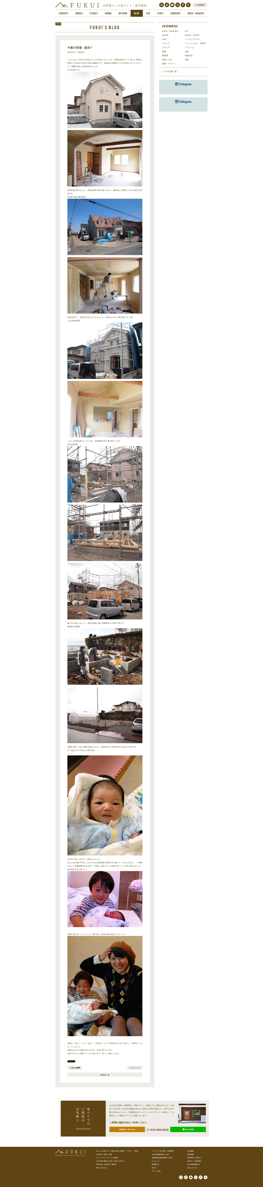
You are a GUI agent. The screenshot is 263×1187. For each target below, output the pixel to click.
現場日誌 (189, 55)
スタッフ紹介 (156, 1171)
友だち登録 (190, 1129)
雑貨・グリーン (169, 64)
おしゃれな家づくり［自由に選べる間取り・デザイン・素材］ (117, 1151)
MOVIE (165, 35)
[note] (188, 5)
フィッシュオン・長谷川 (195, 43)
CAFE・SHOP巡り (170, 31)
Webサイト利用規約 (194, 1161)
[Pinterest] (183, 5)
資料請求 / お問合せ (194, 1158)
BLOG (154, 1168)
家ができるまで (101, 1168)
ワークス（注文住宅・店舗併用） (163, 1151)
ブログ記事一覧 (170, 71)
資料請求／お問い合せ (127, 1129)
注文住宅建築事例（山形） (161, 1154)
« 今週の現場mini (74, 1068)
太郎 (187, 51)
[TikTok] (167, 5)
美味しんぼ (167, 60)
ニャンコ (166, 43)
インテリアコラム (192, 39)
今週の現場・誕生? (79, 47)
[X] (177, 5)
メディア (166, 47)
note (164, 39)
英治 (187, 60)
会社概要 (190, 1151)
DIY (186, 31)
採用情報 (190, 1154)
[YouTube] (172, 5)
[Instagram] (161, 5)
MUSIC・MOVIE (192, 35)
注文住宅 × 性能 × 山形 (104, 1154)
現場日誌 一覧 (104, 1075)
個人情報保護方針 (193, 1164)
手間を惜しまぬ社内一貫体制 (106, 1164)
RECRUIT (201, 5)
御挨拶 (165, 55)
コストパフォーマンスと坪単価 (107, 1158)
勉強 (164, 51)
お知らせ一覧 (192, 1168)
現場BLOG (155, 1164)
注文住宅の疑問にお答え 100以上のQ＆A (110, 1161)
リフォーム (190, 47)
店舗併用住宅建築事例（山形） (162, 1158)
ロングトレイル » (134, 1068)
